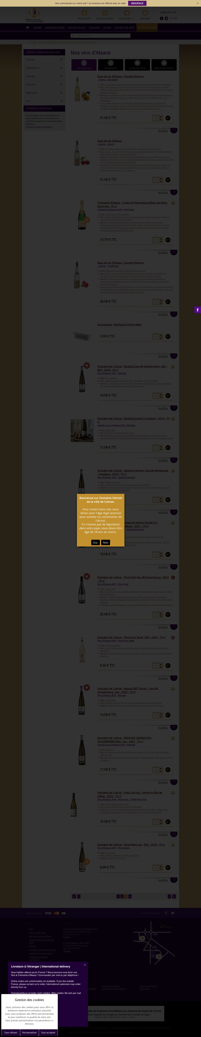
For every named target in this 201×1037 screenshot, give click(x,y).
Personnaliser (29, 1032)
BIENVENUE (137, 3)
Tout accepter (48, 1032)
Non (105, 542)
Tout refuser (10, 1032)
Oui (95, 542)
